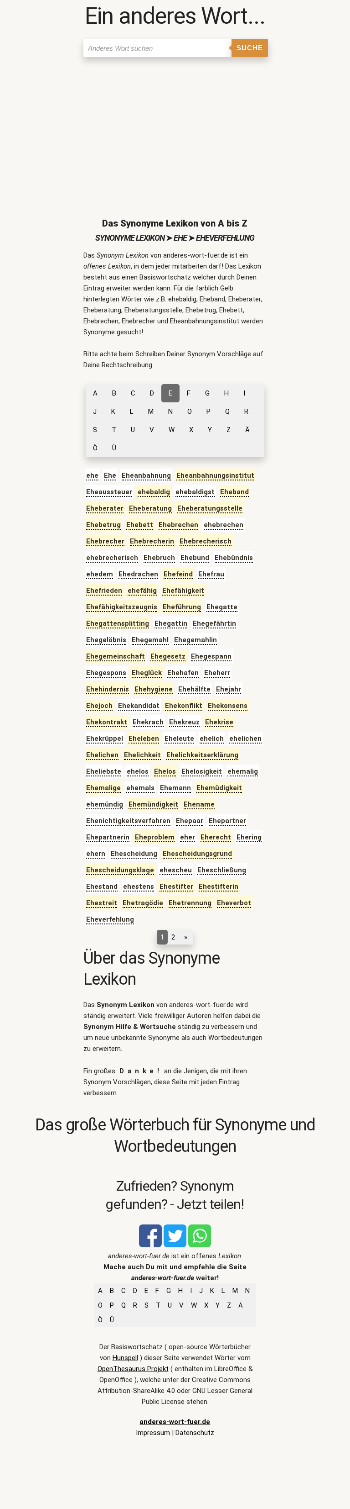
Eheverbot (234, 903)
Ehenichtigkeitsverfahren (128, 821)
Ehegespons (106, 673)
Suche (250, 48)
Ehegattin (170, 623)
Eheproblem (155, 837)
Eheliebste (103, 771)
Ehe (110, 475)
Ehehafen (183, 673)
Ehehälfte (194, 689)
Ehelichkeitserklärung (202, 755)
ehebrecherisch (112, 558)
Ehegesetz (167, 656)
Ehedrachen (138, 574)
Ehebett (139, 525)
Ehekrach (148, 722)
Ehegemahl (150, 640)
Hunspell (125, 1358)
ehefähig (142, 590)
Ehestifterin (218, 886)
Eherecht (216, 837)
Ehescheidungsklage (120, 870)
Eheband (234, 492)
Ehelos (165, 771)
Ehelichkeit (142, 755)
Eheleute (179, 738)
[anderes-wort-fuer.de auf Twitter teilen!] (175, 1245)
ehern (95, 853)
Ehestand (102, 886)
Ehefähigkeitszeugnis (121, 607)
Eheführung (182, 607)
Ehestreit (101, 903)
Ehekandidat (139, 706)
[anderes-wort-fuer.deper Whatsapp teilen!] (199, 1245)
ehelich (212, 738)
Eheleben (144, 738)
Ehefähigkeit (183, 590)
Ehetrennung (190, 903)
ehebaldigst (195, 492)
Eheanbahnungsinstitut (215, 475)
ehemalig (242, 771)
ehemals (140, 788)
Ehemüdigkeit (219, 788)
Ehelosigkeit (201, 771)
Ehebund (194, 558)
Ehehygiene (153, 689)
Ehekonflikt (183, 706)
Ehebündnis (234, 558)
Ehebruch (159, 558)
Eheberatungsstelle (209, 508)
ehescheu (176, 870)
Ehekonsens (227, 706)
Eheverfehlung (110, 919)
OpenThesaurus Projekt (133, 1369)
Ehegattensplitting (117, 623)
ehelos (138, 771)
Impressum (153, 1433)
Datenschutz (194, 1433)
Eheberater (105, 508)
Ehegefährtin (214, 623)
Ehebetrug (103, 525)
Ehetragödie (143, 903)
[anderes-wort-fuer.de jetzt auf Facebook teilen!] (150, 1245)
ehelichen (245, 738)
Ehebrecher (105, 541)
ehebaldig (154, 492)
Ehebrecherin (152, 541)
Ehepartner (227, 821)
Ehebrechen (178, 525)
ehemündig (104, 804)
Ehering (249, 837)
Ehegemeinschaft (115, 656)
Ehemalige (103, 788)
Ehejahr (228, 689)
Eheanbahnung (146, 475)
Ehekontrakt (106, 722)
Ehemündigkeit (153, 804)
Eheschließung (221, 870)
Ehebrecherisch (206, 541)
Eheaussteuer (109, 492)
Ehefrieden (104, 590)
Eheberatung (150, 508)
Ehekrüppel (104, 738)
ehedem (99, 574)
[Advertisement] (175, 130)
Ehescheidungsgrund (197, 853)
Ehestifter (176, 886)
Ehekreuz (184, 722)
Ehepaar (189, 821)
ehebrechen (223, 525)
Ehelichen (102, 755)
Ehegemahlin (195, 640)
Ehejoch (99, 706)
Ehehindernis (107, 689)
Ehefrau (211, 574)
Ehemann (175, 788)
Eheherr (217, 673)
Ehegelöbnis (106, 640)
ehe (92, 475)
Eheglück (147, 673)
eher (187, 837)
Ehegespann (211, 656)
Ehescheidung (134, 853)
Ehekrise (219, 722)
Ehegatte (221, 607)
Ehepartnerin (107, 837)
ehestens (138, 886)
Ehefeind (178, 574)
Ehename (199, 804)
